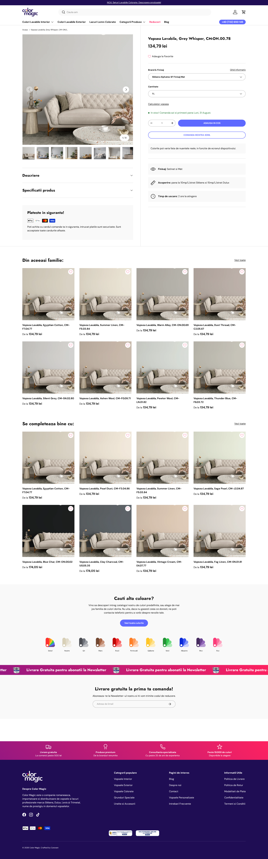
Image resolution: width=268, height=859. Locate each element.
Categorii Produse (131, 22)
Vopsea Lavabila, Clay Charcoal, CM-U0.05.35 (101, 563)
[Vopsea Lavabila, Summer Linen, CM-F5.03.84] (105, 294)
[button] (243, 12)
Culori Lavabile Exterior (72, 22)
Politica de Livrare (234, 779)
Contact (173, 791)
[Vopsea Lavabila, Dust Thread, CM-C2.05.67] (220, 294)
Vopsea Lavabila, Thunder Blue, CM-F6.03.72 (215, 400)
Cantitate (153, 86)
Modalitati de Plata (235, 791)
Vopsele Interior (123, 779)
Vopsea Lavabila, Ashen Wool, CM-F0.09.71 (105, 398)
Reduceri (154, 22)
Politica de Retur (233, 785)
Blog (166, 22)
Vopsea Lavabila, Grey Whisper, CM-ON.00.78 (49, 30)
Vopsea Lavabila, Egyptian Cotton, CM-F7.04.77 (46, 326)
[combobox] (134, 12)
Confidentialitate (233, 797)
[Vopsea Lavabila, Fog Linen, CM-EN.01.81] (220, 531)
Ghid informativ (238, 69)
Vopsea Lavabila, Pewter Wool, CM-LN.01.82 (157, 400)
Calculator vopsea (158, 104)
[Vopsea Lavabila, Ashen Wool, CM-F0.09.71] (105, 367)
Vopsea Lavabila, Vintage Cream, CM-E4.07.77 (159, 563)
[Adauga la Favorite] (70, 272)
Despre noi (175, 785)
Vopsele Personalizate (181, 797)
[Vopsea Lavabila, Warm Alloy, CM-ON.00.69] (162, 294)
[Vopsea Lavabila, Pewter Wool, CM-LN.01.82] (162, 367)
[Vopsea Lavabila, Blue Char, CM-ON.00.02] (48, 531)
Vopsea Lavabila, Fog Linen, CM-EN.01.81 (218, 561)
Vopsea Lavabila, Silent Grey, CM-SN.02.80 (48, 398)
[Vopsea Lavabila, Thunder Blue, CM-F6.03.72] (220, 367)
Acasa (25, 30)
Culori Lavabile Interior (36, 22)
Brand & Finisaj (156, 69)
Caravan (54, 847)
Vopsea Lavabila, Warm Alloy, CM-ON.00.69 (162, 325)
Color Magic (34, 847)
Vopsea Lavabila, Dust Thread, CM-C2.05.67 (215, 326)
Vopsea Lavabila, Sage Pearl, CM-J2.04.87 (219, 488)
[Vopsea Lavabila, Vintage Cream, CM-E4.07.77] (162, 531)
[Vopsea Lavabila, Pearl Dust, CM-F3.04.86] (105, 458)
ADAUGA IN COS (211, 123)
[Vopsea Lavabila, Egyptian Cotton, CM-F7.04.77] (48, 294)
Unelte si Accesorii (124, 803)
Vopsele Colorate (124, 791)
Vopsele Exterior (123, 785)
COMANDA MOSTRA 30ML (196, 135)
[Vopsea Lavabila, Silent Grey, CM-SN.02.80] (48, 367)
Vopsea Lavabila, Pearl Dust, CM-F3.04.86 (104, 488)
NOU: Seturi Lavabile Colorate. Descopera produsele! (134, 2)
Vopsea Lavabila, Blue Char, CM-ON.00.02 (47, 561)
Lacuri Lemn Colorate (102, 22)
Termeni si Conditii (234, 803)
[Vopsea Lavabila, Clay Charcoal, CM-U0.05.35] (105, 531)
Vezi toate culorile (134, 623)
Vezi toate (240, 260)
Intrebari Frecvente (180, 803)
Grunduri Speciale (124, 797)
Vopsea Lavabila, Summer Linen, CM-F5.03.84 (101, 326)
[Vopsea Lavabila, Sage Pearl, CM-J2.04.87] (220, 458)
